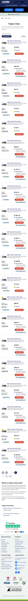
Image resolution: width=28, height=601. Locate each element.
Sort (24, 36)
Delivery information (5, 568)
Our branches (4, 544)
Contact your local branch (6, 561)
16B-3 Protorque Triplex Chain (15, 429)
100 (10, 476)
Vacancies (3, 550)
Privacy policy (9, 595)
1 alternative (6, 176)
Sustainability (4, 546)
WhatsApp (24, 5)
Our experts (3, 548)
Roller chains (8, 18)
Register (3, 563)
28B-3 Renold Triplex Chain (14, 361)
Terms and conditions (6, 564)
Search (20, 10)
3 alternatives (6, 53)
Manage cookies (21, 595)
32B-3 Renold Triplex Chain (14, 406)
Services (3, 541)
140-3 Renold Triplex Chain (14, 140)
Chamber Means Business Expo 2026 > (20, 558)
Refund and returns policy (6, 566)
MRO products (18, 551)
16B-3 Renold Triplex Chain (14, 121)
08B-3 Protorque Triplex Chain (15, 297)
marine (3, 499)
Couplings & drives (19, 543)
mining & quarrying (20, 498)
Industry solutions (5, 543)
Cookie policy (15, 595)
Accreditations (4, 551)
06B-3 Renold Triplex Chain (14, 83)
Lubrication (17, 550)
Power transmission (19, 541)
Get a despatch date (20, 76)
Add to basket (19, 53)
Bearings (17, 539)
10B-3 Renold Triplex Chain (14, 102)
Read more (4, 29)
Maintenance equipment (20, 548)
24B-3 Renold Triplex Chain (14, 338)
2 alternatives (6, 73)
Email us (3, 559)
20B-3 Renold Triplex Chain (14, 316)
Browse (9, 10)
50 (6, 476)
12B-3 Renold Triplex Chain (14, 41)
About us (3, 539)
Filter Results (6, 36)
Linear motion (18, 544)
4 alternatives (6, 95)
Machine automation (19, 546)
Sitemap (4, 595)
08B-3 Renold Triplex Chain (14, 60)
